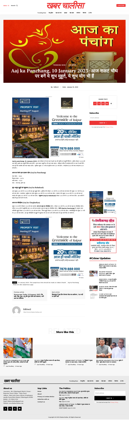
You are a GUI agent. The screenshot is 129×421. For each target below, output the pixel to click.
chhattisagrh (63, 408)
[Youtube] (20, 409)
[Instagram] (10, 409)
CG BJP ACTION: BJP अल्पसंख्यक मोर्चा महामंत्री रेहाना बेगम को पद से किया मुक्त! (108, 295)
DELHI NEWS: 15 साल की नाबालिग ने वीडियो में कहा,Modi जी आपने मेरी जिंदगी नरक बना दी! (108, 280)
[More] (111, 103)
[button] (14, 5)
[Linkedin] (107, 103)
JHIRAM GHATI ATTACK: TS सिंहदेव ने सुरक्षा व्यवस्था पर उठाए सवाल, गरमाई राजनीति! (108, 266)
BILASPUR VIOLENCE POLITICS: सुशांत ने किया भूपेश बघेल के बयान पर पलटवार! (107, 273)
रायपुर (60, 395)
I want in (102, 123)
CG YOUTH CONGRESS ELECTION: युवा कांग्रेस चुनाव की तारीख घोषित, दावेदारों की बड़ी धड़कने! (16, 362)
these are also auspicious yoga (23, 284)
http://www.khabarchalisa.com (32, 312)
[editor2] (16, 310)
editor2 (56, 87)
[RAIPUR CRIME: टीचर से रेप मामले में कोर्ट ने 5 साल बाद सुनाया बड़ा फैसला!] (93, 288)
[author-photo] (4, 366)
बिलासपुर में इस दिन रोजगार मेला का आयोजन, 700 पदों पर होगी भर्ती (67, 295)
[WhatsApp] (103, 103)
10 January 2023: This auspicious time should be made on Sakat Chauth (42, 282)
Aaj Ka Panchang (73, 282)
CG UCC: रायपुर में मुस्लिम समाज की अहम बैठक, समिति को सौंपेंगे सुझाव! (47, 361)
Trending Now (59, 65)
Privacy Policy (109, 127)
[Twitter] (99, 103)
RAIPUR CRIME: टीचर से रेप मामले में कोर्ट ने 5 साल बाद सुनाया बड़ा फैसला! (108, 288)
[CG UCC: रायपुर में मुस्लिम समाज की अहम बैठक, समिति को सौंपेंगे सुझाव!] (49, 348)
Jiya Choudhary (10, 366)
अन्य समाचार (72, 65)
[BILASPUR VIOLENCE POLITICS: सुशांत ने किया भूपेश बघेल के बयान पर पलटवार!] (93, 273)
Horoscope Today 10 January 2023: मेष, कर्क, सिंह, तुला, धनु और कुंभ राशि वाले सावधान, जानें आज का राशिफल (29, 296)
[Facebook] (95, 103)
